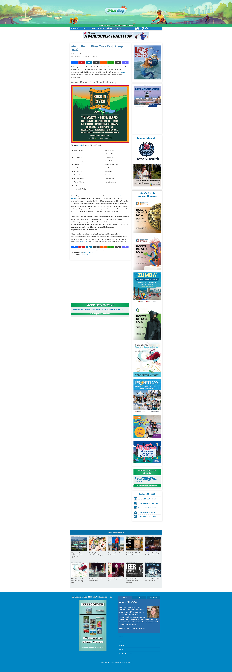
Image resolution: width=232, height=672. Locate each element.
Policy (121, 649)
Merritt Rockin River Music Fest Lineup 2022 (97, 48)
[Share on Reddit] (103, 62)
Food (85, 28)
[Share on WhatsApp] (110, 62)
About (109, 28)
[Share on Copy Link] (118, 62)
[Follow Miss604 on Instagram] (139, 28)
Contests (139, 597)
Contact (118, 28)
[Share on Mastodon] (125, 62)
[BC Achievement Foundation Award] (147, 216)
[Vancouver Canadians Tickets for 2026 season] (116, 36)
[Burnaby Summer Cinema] (147, 452)
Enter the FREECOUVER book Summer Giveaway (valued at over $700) (98, 309)
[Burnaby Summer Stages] (147, 426)
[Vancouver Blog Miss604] (116, 9)
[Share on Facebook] (74, 62)
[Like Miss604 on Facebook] (146, 28)
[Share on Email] (96, 62)
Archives (153, 597)
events (83, 255)
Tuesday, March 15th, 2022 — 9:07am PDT (84, 56)
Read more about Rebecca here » (132, 628)
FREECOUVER (117, 25)
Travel (92, 28)
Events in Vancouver (125, 654)
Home (121, 636)
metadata (100, 250)
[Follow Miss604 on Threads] (143, 28)
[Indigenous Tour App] (147, 175)
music (123, 72)
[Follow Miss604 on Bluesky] (136, 28)
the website (84, 242)
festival (88, 255)
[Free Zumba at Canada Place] (147, 287)
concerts (85, 252)
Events (101, 28)
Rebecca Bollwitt (78, 54)
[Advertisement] (100, 281)
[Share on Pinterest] (81, 62)
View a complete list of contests (99, 314)
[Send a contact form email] (149, 28)
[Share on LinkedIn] (89, 62)
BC (81, 252)
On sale (80, 145)
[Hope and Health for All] (147, 151)
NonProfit (75, 28)
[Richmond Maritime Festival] (147, 62)
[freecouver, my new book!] (92, 650)
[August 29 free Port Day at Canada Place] (147, 396)
